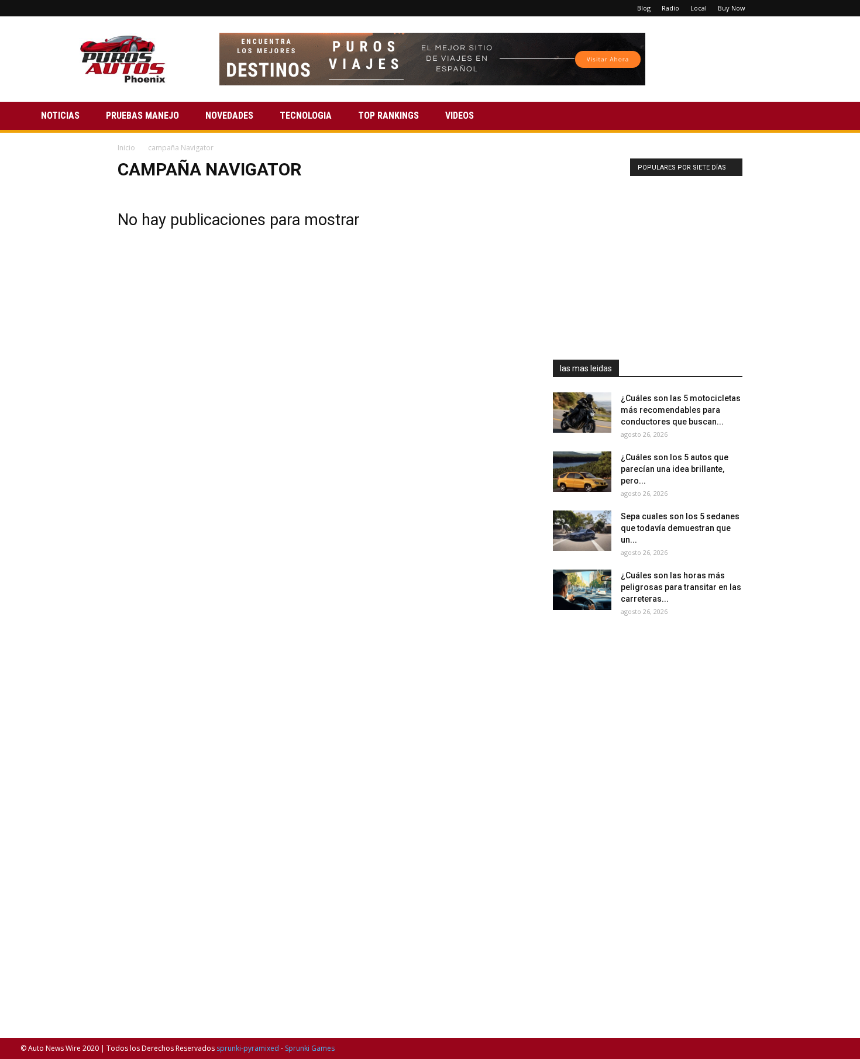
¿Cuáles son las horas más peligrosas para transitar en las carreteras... (681, 587)
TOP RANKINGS (388, 115)
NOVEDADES (229, 115)
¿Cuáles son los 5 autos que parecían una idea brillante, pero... (674, 469)
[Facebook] (773, 8)
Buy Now (731, 8)
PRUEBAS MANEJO (142, 115)
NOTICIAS (60, 115)
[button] (825, 116)
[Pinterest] (792, 8)
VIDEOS (459, 115)
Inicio (126, 148)
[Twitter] (811, 8)
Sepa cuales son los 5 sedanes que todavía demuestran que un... (680, 528)
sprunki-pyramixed (247, 1048)
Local (698, 8)
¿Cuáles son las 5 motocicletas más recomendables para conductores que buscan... (681, 410)
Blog (644, 8)
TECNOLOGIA (306, 115)
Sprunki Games (310, 1048)
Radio (670, 8)
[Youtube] (831, 8)
